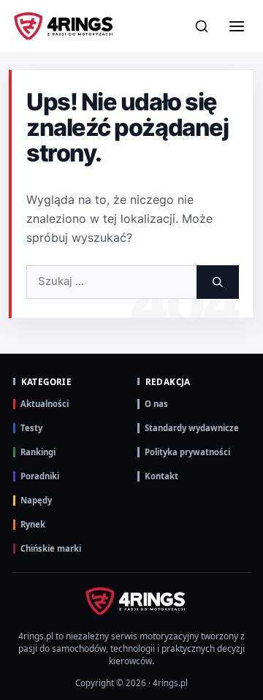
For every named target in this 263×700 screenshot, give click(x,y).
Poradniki (39, 476)
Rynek (32, 524)
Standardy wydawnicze (192, 427)
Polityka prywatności (187, 451)
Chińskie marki (50, 548)
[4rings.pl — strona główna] (131, 601)
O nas (156, 403)
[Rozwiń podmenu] (237, 134)
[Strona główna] (63, 26)
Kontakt (161, 476)
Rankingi (38, 451)
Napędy (36, 500)
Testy (31, 427)
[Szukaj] (218, 282)
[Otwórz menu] (236, 26)
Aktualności (44, 403)
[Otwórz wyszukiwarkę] (201, 26)
